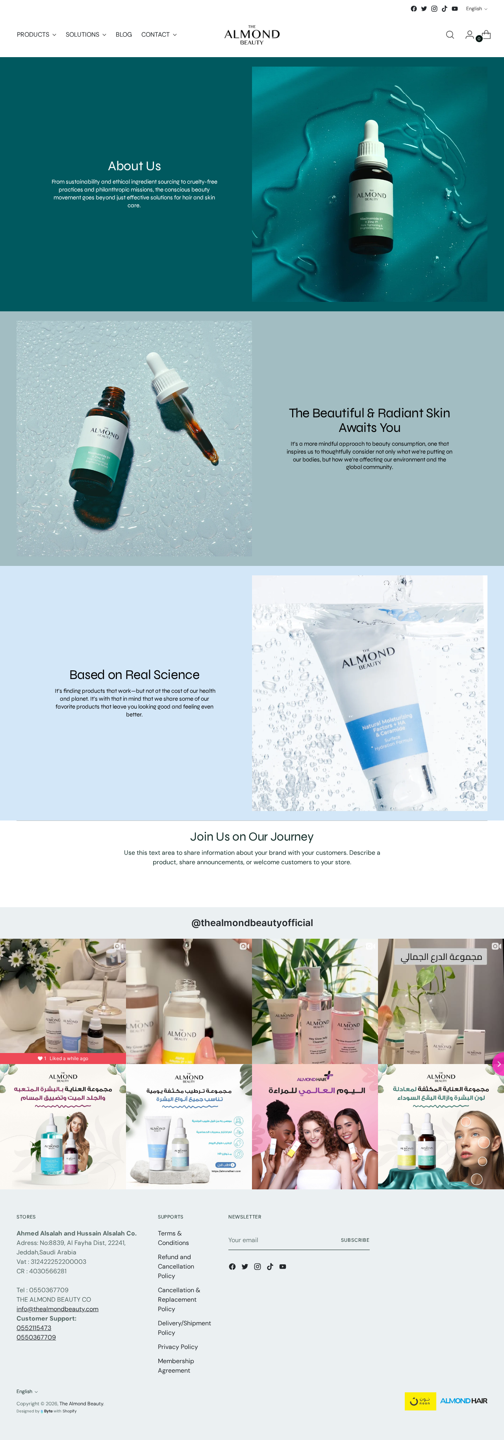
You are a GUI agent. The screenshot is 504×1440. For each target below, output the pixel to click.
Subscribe (355, 1240)
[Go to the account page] (466, 35)
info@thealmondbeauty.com (57, 1309)
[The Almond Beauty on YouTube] (454, 8)
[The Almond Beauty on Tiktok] (444, 8)
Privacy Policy (178, 1347)
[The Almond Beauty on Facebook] (413, 8)
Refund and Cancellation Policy (176, 1266)
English (474, 9)
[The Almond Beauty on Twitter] (424, 8)
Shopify (70, 1411)
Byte (48, 1411)
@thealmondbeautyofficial (252, 922)
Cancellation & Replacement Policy (179, 1299)
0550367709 (36, 1337)
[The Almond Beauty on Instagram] (434, 8)
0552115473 (34, 1328)
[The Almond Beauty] (252, 35)
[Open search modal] (450, 35)
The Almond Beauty (81, 1404)
